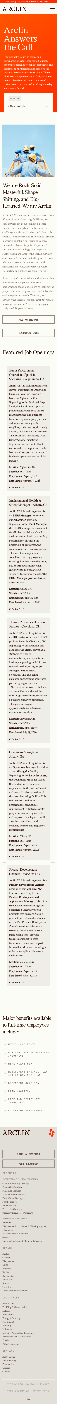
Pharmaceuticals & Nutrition (16, 1336)
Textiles (6, 1340)
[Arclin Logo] (14, 9)
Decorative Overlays (12, 1187)
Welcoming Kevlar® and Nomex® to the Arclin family (27, 2)
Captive (6, 1257)
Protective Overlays (12, 1209)
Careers (6, 1368)
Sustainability (9, 1360)
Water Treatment (10, 1344)
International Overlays (13, 1194)
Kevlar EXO (8, 1276)
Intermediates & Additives (15, 1233)
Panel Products (9, 1202)
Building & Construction (14, 1307)
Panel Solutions (9, 1205)
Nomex (5, 1283)
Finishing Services (11, 1191)
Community (8, 1364)
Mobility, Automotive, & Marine (18, 1333)
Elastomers (7, 1230)
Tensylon (6, 1287)
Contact (6, 1371)
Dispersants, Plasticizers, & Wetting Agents (24, 1226)
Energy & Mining (11, 1318)
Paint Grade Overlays (12, 1198)
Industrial (7, 1329)
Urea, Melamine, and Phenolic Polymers (22, 1241)
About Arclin (8, 1357)
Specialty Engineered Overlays (17, 1213)
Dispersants (8, 1261)
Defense (6, 1311)
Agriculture (8, 1303)
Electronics (8, 1314)
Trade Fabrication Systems (15, 1290)
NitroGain (7, 1279)
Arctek (5, 1254)
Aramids (6, 1222)
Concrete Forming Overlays (15, 1183)
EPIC (5, 1265)
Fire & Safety (8, 1322)
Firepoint (7, 1268)
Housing (6, 1325)
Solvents (6, 1237)
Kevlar (5, 1272)
